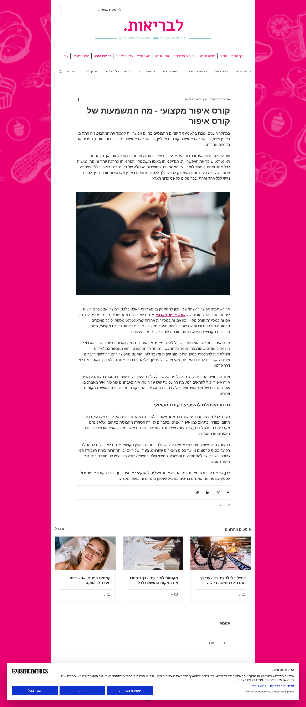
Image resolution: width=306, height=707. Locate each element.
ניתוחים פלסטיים (196, 71)
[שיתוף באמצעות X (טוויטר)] (218, 492)
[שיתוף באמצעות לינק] (197, 492)
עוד (73, 71)
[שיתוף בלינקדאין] (208, 492)
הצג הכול (60, 529)
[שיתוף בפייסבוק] (228, 492)
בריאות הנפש (146, 71)
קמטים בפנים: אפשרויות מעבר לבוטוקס (90, 580)
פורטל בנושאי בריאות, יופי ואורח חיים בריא (152, 38)
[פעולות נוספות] (78, 99)
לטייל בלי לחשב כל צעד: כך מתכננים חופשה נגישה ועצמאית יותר (223, 580)
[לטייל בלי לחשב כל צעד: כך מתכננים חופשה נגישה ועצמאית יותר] (220, 553)
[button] (60, 71)
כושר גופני (221, 71)
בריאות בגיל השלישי (117, 71)
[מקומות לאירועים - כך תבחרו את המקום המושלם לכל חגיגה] (153, 553)
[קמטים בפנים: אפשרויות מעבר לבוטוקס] (85, 553)
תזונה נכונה (170, 71)
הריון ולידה (90, 71)
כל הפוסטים (243, 71)
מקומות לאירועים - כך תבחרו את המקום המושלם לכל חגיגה (154, 580)
